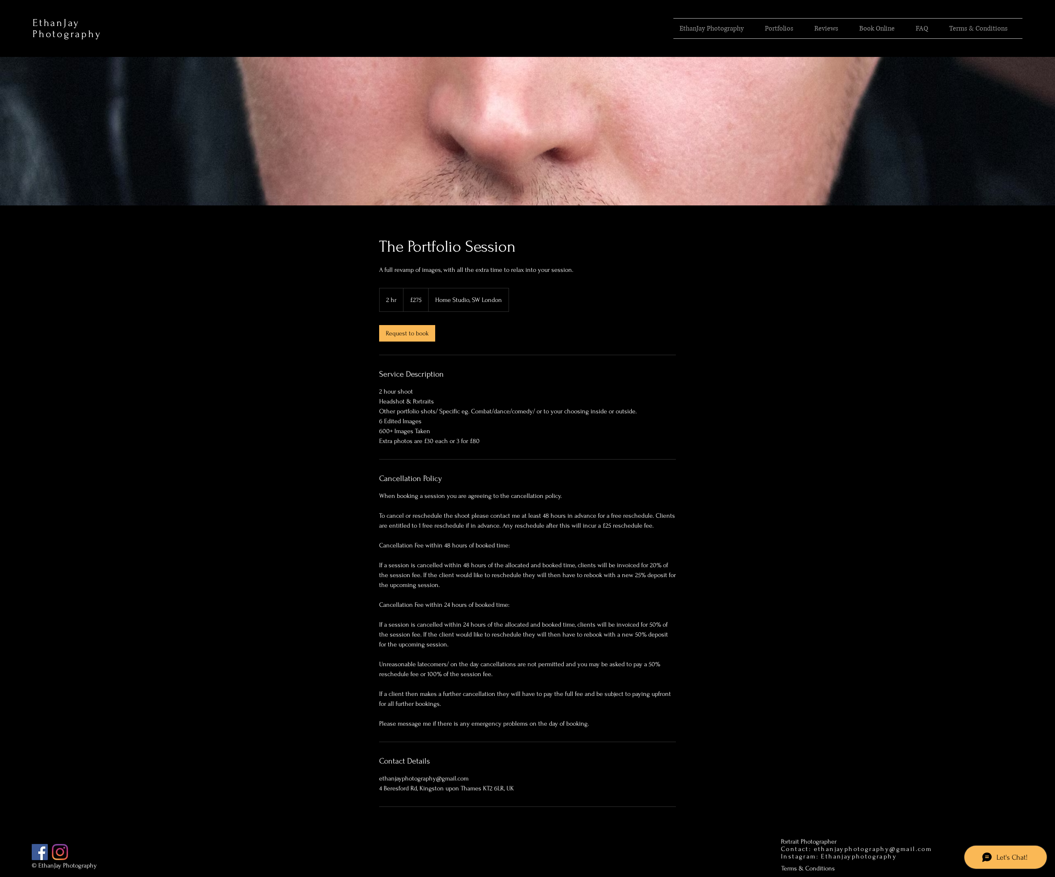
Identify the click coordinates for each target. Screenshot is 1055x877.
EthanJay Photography (67, 28)
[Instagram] (60, 852)
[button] (783, 28)
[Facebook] (40, 852)
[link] (407, 333)
